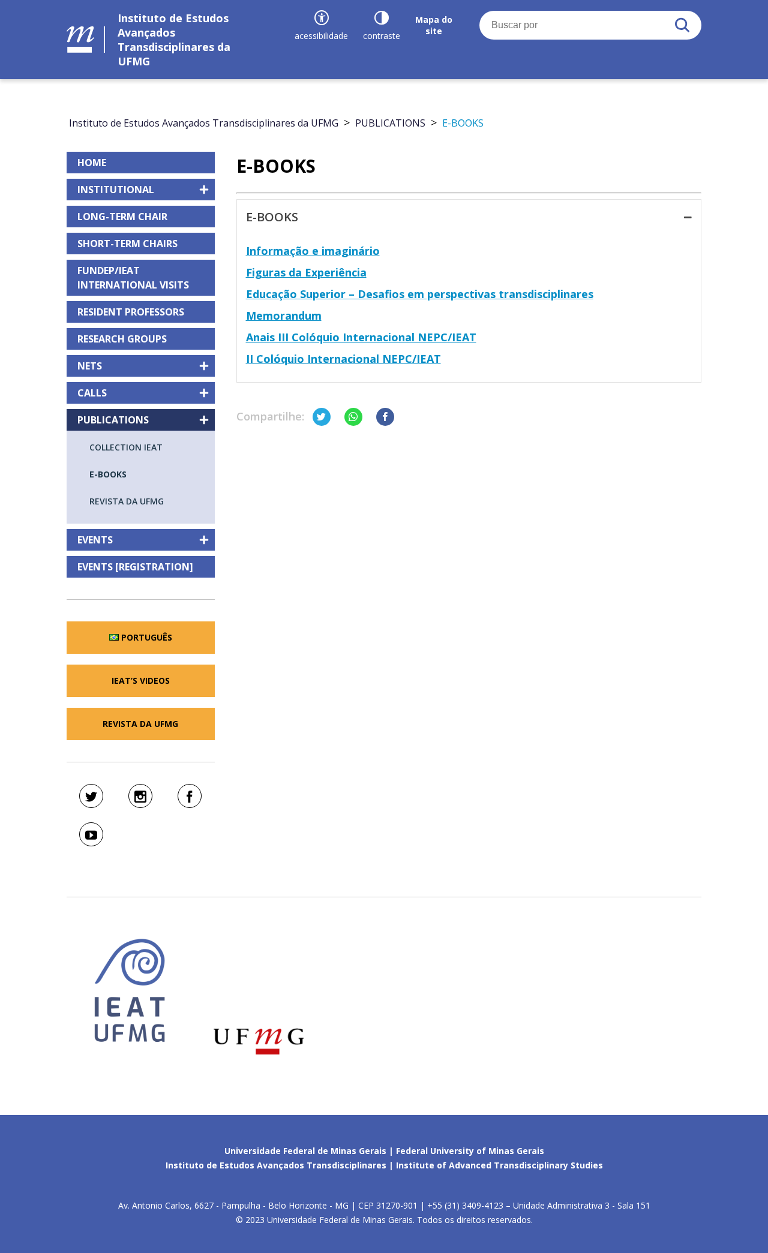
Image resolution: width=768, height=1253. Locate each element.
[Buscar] (682, 25)
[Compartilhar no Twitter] (322, 417)
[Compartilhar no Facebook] (385, 417)
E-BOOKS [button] (272, 217)
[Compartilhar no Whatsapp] (353, 417)
